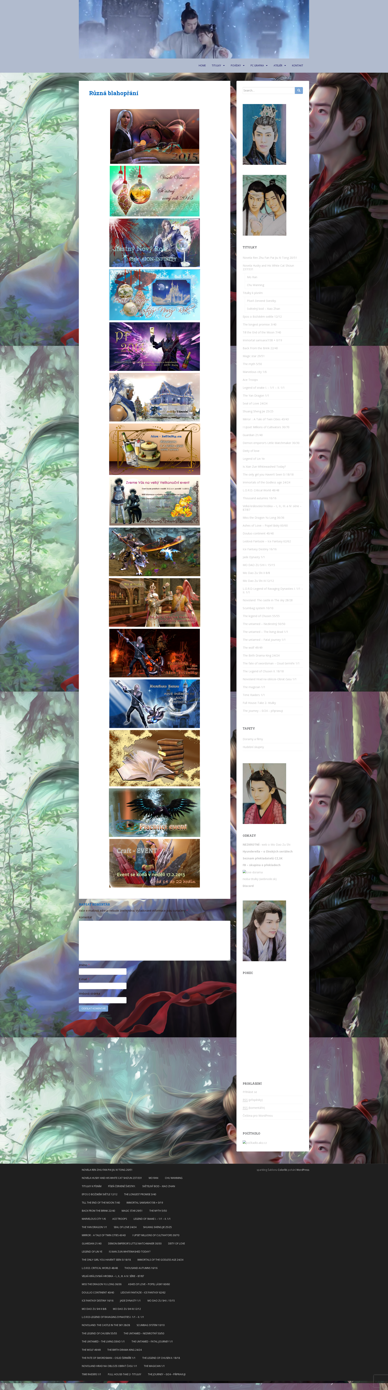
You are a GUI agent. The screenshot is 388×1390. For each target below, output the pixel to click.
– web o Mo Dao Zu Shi (267, 844)
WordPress (302, 1170)
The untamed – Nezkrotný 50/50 (264, 624)
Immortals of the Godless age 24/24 (266, 482)
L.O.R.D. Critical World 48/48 (261, 490)
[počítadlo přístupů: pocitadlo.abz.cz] (255, 1142)
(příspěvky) (253, 1100)
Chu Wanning (255, 285)
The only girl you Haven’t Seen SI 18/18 (268, 474)
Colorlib (282, 1170)
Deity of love (251, 451)
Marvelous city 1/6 (255, 372)
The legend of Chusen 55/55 (261, 616)
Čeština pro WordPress (258, 1116)
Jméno (84, 965)
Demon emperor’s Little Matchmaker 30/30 (271, 443)
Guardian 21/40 (253, 435)
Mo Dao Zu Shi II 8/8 (256, 573)
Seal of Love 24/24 (255, 403)
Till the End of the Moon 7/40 (262, 332)
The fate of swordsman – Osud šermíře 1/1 (271, 663)
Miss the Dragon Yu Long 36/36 (263, 517)
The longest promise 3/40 (259, 324)
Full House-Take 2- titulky (259, 703)
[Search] (299, 90)
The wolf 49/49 (253, 647)
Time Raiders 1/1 (254, 695)
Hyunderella (251, 851)
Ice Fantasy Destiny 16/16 (260, 549)
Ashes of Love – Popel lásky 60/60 (265, 525)
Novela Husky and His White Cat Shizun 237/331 (268, 267)
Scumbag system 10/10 (258, 608)
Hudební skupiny (253, 747)
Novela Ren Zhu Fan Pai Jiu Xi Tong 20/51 (270, 258)
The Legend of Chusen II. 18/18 (263, 671)
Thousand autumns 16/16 (259, 498)
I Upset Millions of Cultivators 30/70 (266, 427)
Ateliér (278, 65)
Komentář (85, 917)
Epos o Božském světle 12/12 (262, 316)
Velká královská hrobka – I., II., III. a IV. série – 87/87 (272, 508)
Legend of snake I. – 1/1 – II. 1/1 (264, 388)
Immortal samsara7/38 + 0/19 (262, 340)
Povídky (236, 65)
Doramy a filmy (253, 739)
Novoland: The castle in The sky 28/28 (268, 600)
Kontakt (297, 65)
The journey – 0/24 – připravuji (263, 711)
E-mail (84, 979)
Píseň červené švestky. (261, 301)
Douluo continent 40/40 (258, 533)
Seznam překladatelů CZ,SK (263, 858)
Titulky (216, 65)
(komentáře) (254, 1108)
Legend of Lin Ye (254, 459)
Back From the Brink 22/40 (260, 348)
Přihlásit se (250, 1092)
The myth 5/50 (252, 364)
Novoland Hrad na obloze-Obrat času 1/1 (270, 679)
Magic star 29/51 (254, 356)
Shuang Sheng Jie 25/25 (258, 411)
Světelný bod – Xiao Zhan (263, 309)
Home (202, 65)
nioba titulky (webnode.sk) (260, 879)
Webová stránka (89, 993)
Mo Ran (252, 277)
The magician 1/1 (254, 687)
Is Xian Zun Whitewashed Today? (264, 466)
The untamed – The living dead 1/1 (265, 632)
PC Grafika (257, 65)
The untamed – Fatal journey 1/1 (264, 640)
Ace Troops (250, 380)
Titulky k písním (253, 293)
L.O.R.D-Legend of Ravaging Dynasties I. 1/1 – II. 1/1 (273, 590)
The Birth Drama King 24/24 (261, 655)
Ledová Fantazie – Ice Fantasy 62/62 (267, 541)
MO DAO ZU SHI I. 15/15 (259, 565)
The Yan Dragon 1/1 (256, 395)
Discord (248, 886)
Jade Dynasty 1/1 (254, 557)
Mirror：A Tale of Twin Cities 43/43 (266, 419)
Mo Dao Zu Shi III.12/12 (258, 581)
